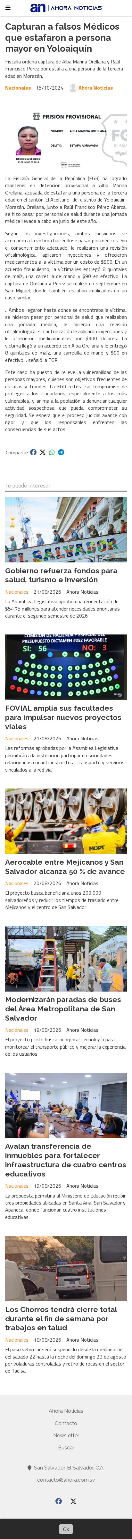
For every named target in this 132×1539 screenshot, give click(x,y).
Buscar (66, 1448)
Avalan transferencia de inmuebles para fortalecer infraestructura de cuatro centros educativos (65, 1160)
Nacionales (18, 88)
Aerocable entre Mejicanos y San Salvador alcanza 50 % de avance (65, 867)
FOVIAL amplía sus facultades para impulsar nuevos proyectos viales (63, 717)
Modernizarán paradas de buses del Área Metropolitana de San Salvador (63, 1008)
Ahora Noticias (95, 87)
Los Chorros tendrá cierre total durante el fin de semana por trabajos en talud (61, 1318)
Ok (66, 1529)
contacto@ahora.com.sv (66, 1480)
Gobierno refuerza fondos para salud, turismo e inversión (61, 575)
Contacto (66, 1423)
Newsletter (66, 1436)
